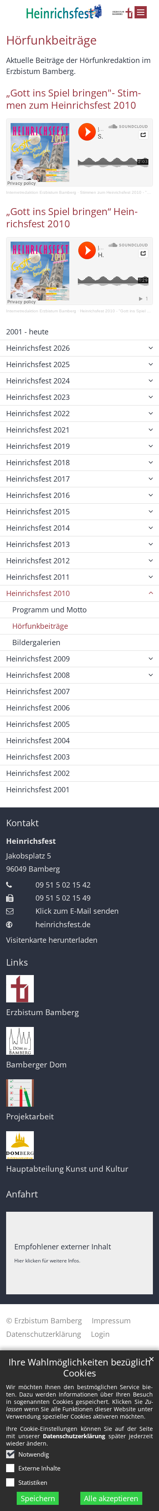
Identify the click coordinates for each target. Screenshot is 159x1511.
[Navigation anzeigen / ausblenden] (141, 12)
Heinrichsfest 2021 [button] (38, 430)
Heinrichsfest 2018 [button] (38, 462)
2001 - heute (27, 331)
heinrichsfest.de (63, 924)
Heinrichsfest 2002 (38, 773)
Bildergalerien (36, 642)
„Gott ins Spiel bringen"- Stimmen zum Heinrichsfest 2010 (73, 99)
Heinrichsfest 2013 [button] (38, 544)
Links (17, 962)
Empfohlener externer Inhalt (62, 1246)
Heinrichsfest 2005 (38, 724)
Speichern (38, 1498)
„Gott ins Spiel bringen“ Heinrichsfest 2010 (72, 217)
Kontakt (22, 822)
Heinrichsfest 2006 (38, 708)
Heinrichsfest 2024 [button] (38, 381)
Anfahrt (22, 1193)
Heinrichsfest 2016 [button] (38, 495)
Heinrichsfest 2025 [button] (38, 364)
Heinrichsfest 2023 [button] (38, 397)
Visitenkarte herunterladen (51, 940)
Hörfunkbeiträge (51, 40)
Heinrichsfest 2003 (38, 757)
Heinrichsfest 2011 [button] (38, 577)
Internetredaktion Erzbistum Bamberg (41, 192)
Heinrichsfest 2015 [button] (38, 511)
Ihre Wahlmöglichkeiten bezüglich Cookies (80, 1367)
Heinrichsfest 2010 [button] (38, 593)
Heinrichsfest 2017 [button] (38, 479)
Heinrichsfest (31, 841)
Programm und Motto (49, 609)
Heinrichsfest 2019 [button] (38, 446)
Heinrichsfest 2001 (38, 789)
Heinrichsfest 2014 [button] (38, 528)
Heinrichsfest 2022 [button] (38, 413)
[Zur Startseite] (79, 11)
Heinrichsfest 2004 (38, 740)
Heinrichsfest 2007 (38, 691)
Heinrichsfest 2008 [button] (38, 675)
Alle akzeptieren (111, 1498)
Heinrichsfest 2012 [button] (38, 560)
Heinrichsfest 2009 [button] (38, 659)
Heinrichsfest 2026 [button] (38, 348)
